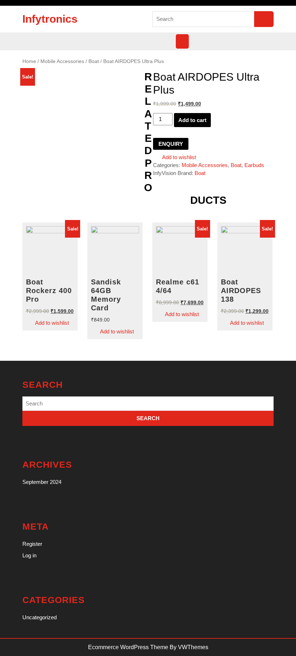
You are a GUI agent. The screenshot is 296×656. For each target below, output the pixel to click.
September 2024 (41, 482)
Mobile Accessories (62, 61)
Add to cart (192, 120)
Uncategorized (39, 617)
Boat (93, 61)
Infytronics (50, 19)
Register (32, 544)
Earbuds (254, 165)
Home (29, 61)
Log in (29, 555)
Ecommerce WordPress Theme (128, 647)
